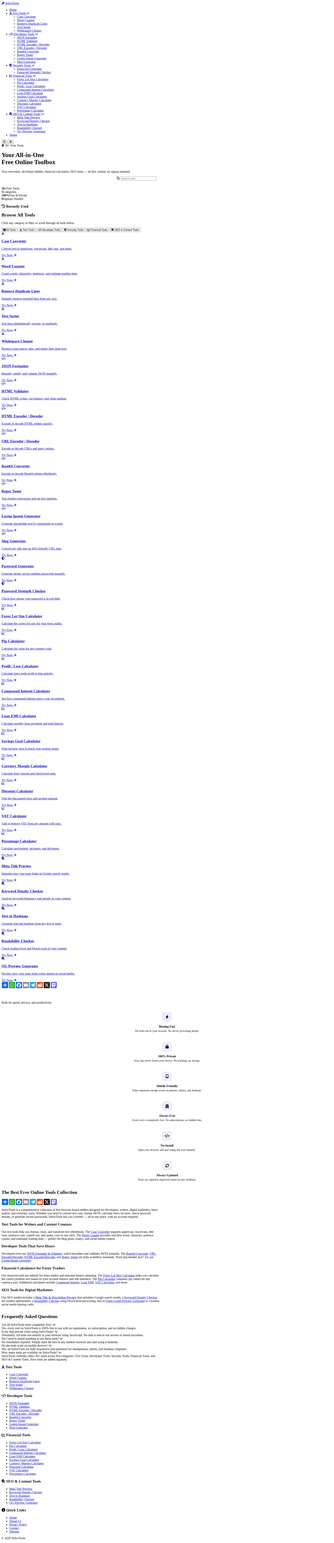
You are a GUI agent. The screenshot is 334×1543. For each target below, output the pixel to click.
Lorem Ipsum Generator (31, 58)
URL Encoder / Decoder (32, 48)
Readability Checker (29, 128)
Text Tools (19, 13)
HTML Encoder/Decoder (39, 1257)
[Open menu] (10, 142)
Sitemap (14, 1531)
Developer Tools (24, 34)
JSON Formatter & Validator (44, 1253)
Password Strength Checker (34, 72)
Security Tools (22, 65)
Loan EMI (87, 1282)
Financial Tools (22, 75)
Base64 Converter (28, 51)
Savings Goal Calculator (32, 96)
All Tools (11, 229)
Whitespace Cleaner (29, 30)
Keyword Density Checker (33, 121)
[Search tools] (4, 142)
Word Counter (25, 20)
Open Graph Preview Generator (125, 1301)
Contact (14, 1528)
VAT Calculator (26, 107)
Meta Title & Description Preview (56, 1297)
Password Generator (29, 68)
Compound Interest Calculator (35, 89)
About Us (15, 1521)
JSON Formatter (27, 37)
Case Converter (26, 16)
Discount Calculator (29, 103)
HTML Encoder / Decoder (33, 44)
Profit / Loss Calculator (31, 86)
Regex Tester (25, 55)
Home (13, 9)
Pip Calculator (25, 82)
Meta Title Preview (28, 117)
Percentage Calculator (30, 110)
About (13, 135)
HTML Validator (27, 41)
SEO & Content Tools (26, 114)
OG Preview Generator (31, 131)
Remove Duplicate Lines (32, 23)
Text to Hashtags (27, 124)
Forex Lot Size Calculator (33, 79)
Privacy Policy (18, 1524)
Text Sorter (24, 27)
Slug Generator (26, 62)
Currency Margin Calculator (34, 100)
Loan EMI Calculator (30, 93)
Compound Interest (67, 1282)
